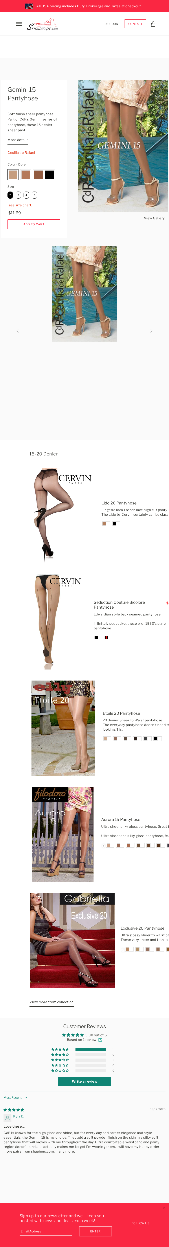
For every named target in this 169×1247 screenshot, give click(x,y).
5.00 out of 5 (96, 1035)
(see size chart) (19, 205)
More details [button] (17, 140)
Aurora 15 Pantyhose (120, 819)
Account (112, 24)
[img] (14, 1110)
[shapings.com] (43, 23)
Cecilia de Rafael (21, 153)
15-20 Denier (43, 454)
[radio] (12, 174)
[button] (60, 1049)
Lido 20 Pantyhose (118, 503)
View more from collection (51, 1002)
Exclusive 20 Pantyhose (142, 928)
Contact (135, 24)
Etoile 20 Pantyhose (121, 713)
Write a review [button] (84, 1081)
